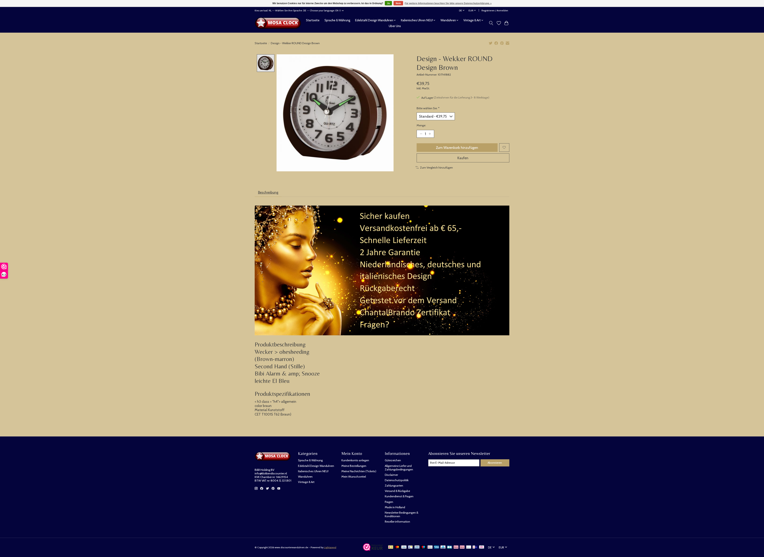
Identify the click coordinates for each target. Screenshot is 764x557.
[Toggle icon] (491, 23)
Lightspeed (330, 547)
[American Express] (436, 547)
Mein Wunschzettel (353, 476)
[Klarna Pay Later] (456, 547)
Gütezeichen (393, 460)
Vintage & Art (306, 482)
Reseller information (397, 521)
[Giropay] (475, 547)
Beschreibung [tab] (268, 192)
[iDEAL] (390, 547)
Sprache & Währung (337, 20)
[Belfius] (430, 547)
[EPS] (481, 547)
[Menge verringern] (421, 134)
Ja (388, 3)
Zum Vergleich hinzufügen (436, 167)
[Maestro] (423, 547)
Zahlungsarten (394, 485)
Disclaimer (391, 475)
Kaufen (462, 158)
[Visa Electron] (416, 547)
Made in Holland (395, 507)
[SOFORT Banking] (462, 547)
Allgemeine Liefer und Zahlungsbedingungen (399, 467)
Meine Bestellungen (353, 466)
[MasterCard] (397, 547)
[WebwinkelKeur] (373, 549)
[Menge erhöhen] (430, 134)
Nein (398, 3)
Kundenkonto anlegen (355, 460)
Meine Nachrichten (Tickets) (358, 471)
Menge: (421, 125)
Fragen (389, 502)
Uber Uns (395, 26)
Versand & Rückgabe (397, 491)
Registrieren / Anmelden (494, 10)
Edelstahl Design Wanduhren (316, 466)
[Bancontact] (410, 547)
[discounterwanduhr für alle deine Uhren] (279, 23)
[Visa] (403, 547)
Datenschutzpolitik (396, 480)
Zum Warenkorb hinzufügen (457, 147)
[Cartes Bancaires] (449, 547)
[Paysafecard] (468, 547)
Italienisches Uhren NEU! (313, 471)
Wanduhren (305, 476)
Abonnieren (495, 462)
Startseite (313, 20)
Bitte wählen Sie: (428, 108)
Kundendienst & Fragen (399, 496)
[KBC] (442, 547)
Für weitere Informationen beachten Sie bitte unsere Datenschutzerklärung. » (448, 3)
